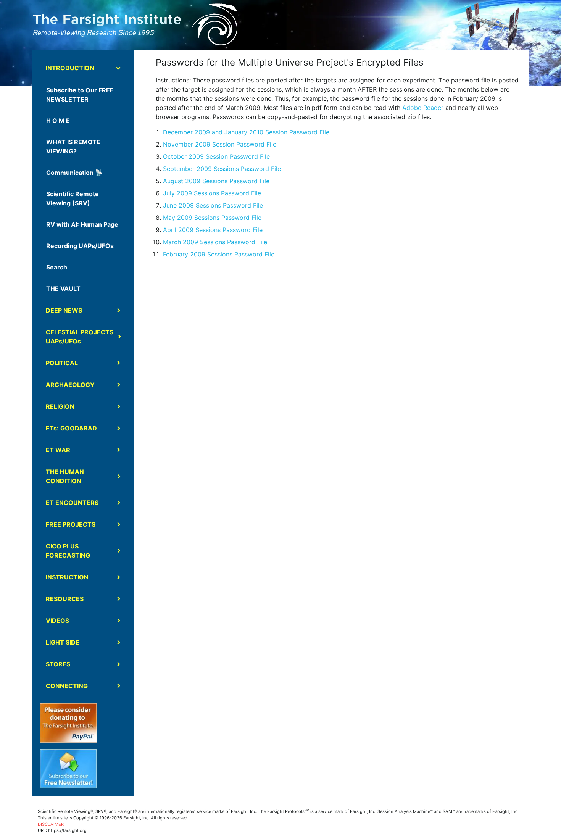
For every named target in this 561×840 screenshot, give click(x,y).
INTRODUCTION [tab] (70, 68)
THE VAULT (63, 288)
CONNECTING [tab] (67, 686)
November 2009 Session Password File (219, 144)
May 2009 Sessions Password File (212, 217)
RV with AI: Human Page (82, 224)
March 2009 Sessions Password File (215, 242)
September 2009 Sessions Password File (222, 169)
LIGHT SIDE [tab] (62, 642)
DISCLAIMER (51, 824)
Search (56, 267)
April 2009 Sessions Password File (213, 230)
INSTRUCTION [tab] (67, 577)
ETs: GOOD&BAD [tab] (71, 428)
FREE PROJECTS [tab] (70, 524)
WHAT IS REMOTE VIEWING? (73, 146)
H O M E (58, 120)
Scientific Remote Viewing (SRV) (72, 198)
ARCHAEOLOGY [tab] (70, 385)
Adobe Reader (422, 107)
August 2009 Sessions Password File (216, 181)
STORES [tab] (58, 664)
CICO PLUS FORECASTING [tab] (68, 550)
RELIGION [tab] (60, 406)
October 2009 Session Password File (216, 156)
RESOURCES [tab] (65, 599)
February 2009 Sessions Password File (218, 254)
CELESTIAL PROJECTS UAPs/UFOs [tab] (79, 336)
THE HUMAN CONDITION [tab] (65, 476)
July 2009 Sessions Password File (212, 193)
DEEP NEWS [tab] (64, 310)
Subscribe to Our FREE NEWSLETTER (80, 94)
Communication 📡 (74, 172)
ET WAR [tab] (58, 450)
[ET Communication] (492, 25)
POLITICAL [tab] (62, 363)
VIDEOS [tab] (57, 620)
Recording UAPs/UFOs (80, 246)
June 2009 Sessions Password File (213, 205)
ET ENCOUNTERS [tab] (72, 502)
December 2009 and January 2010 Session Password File (246, 132)
